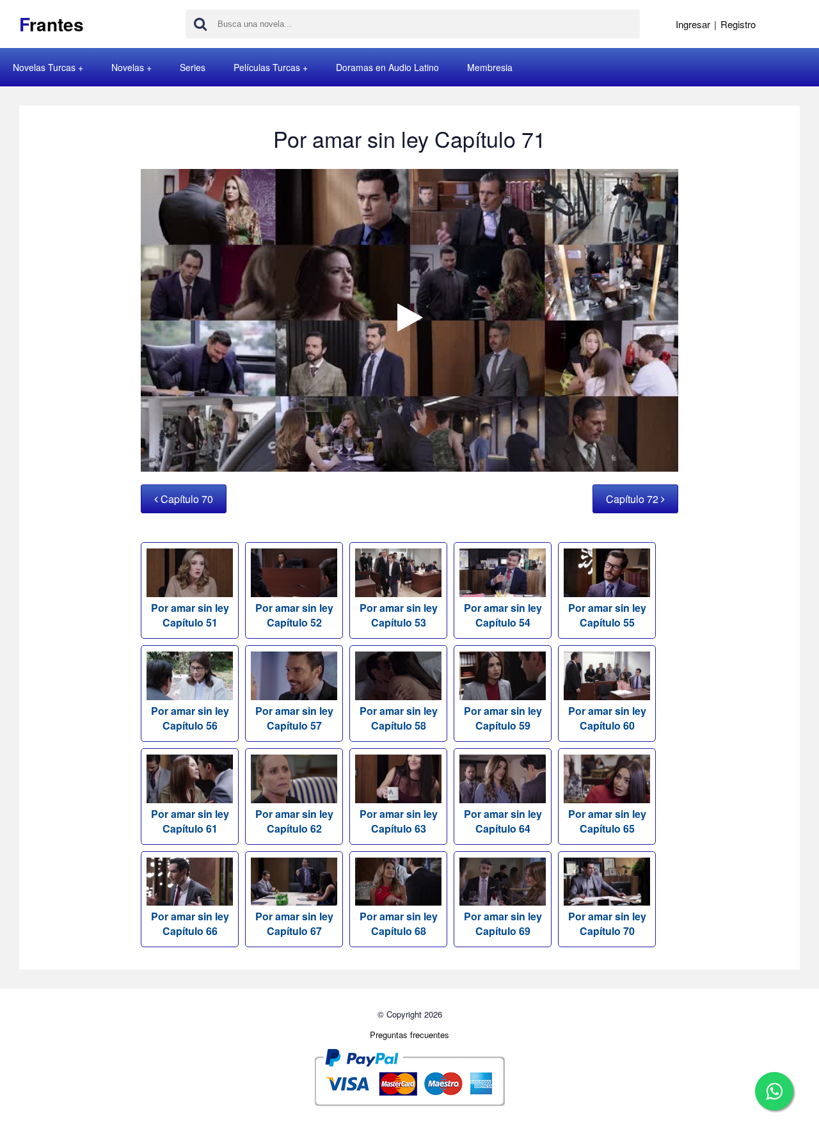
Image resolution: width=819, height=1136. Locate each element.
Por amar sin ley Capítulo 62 (294, 821)
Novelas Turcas (44, 67)
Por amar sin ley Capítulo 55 (607, 615)
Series (192, 67)
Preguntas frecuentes (409, 1034)
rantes (51, 24)
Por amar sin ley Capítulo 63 (399, 821)
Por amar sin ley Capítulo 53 (399, 615)
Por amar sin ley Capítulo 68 (399, 923)
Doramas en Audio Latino (387, 67)
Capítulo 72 (633, 499)
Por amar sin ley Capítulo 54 (503, 615)
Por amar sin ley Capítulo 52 (294, 615)
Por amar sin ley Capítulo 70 (607, 923)
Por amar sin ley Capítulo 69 (503, 923)
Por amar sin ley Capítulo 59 (503, 718)
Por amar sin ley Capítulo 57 (294, 718)
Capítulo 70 (185, 499)
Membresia (490, 67)
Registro (738, 24)
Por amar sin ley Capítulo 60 (607, 718)
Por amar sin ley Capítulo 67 (294, 923)
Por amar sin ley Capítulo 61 (190, 821)
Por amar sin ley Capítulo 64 (503, 821)
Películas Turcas (267, 67)
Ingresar (693, 24)
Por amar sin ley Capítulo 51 (190, 615)
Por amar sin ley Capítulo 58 (399, 718)
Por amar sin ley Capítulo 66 (190, 923)
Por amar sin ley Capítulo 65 (607, 821)
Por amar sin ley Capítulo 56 (190, 718)
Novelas (127, 67)
